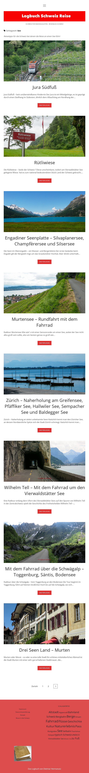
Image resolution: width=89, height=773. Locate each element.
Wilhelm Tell (67, 739)
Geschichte (75, 721)
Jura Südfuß (44, 60)
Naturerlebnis (65, 726)
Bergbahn (61, 716)
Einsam (78, 717)
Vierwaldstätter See (56, 738)
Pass (78, 726)
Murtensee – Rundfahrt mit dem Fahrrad (44, 292)
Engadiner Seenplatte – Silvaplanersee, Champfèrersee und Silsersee (44, 211)
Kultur (50, 726)
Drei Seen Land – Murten (44, 623)
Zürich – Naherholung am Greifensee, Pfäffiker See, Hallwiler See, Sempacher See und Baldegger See (44, 374)
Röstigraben (52, 731)
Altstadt (54, 712)
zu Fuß (75, 738)
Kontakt (22, 715)
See (59, 731)
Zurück (35, 686)
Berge (71, 716)
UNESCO (76, 734)
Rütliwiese (44, 136)
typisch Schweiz (63, 734)
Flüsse (63, 721)
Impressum (22, 709)
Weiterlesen (45, 105)
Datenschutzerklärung (23, 712)
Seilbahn (67, 731)
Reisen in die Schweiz (23, 718)
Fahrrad (52, 721)
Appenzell (63, 712)
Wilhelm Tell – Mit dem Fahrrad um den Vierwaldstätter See (44, 461)
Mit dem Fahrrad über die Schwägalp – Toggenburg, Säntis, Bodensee (44, 542)
